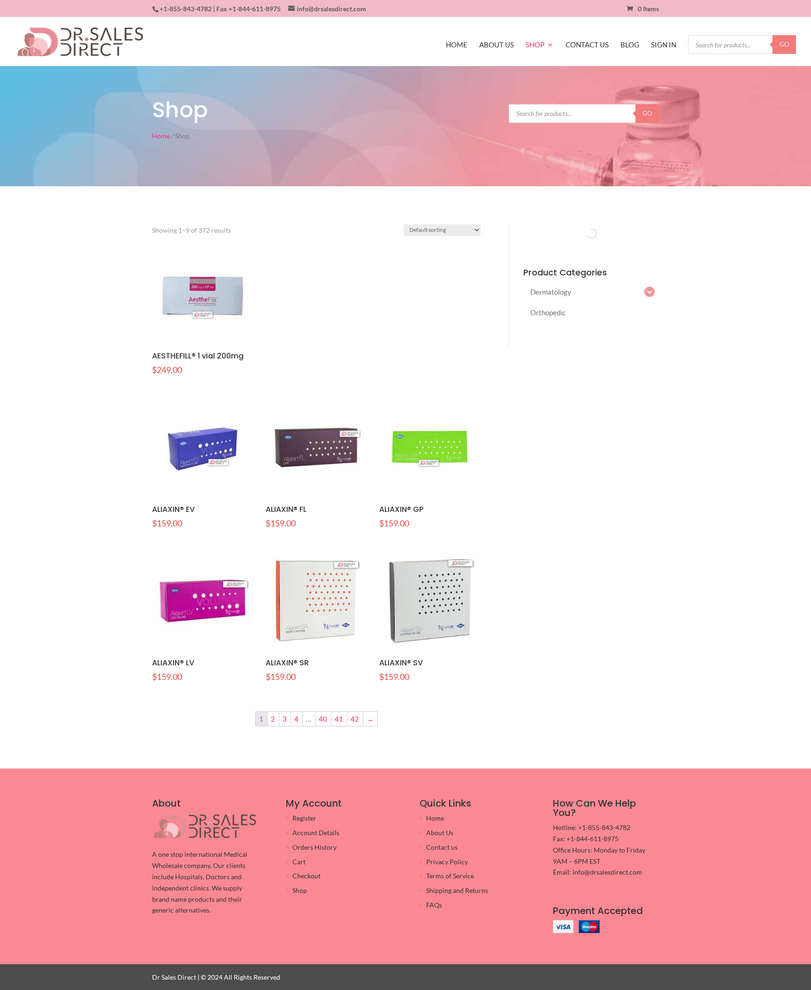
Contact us (442, 847)
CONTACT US (587, 45)
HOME (456, 45)
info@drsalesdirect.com (607, 872)
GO (784, 44)
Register (304, 818)
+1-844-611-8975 (255, 9)
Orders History (314, 847)
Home (161, 136)
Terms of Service (450, 876)
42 (355, 719)
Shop (299, 890)
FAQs (434, 905)
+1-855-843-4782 (186, 9)
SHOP (535, 45)
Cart (299, 862)
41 (339, 719)
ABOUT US (496, 45)
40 (323, 719)
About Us (439, 833)
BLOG (629, 45)
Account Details (315, 833)
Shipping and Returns (457, 890)
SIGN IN (663, 45)
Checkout (306, 876)
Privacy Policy (447, 862)
